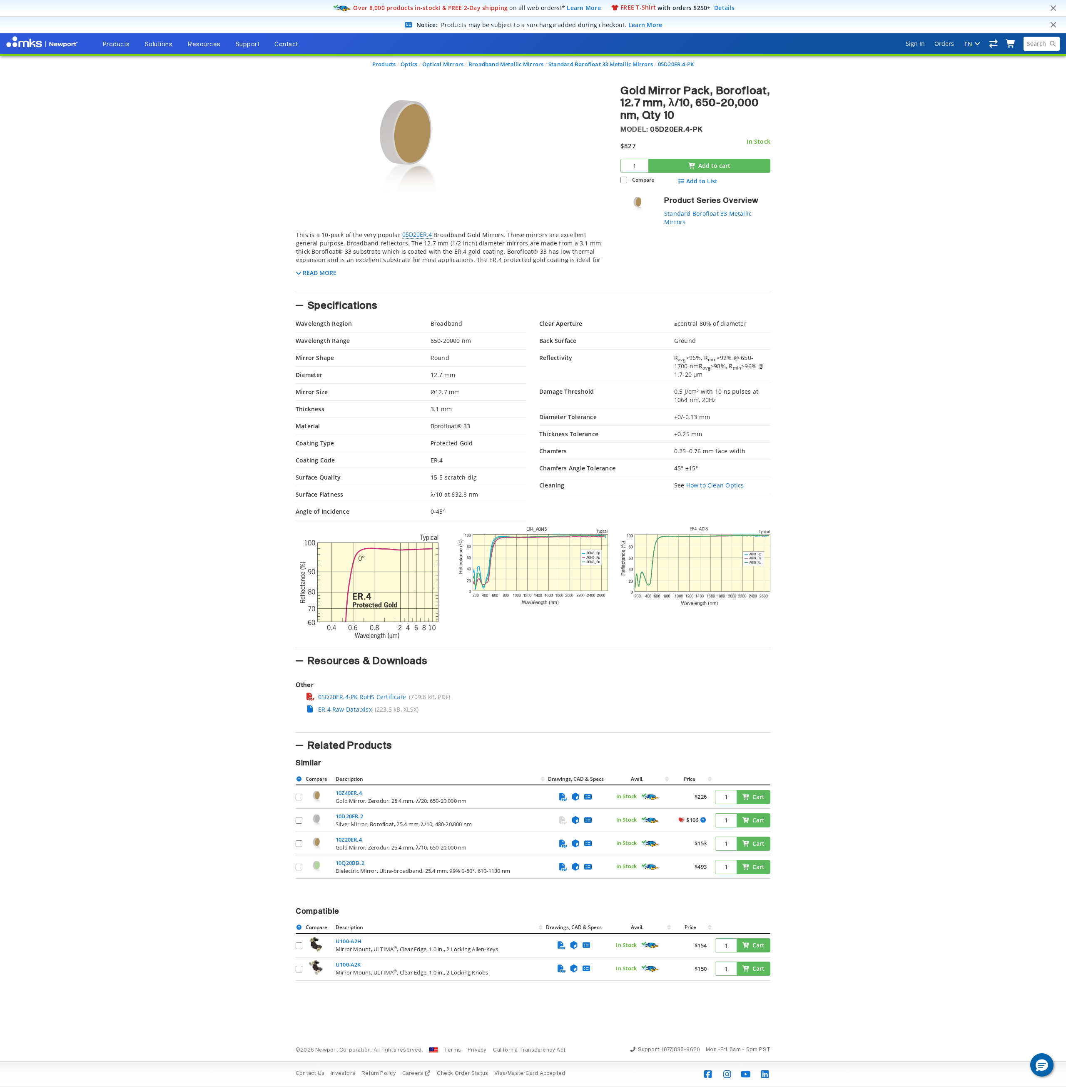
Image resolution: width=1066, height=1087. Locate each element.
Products (384, 64)
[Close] (1053, 8)
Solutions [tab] (159, 44)
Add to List (701, 181)
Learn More (584, 7)
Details (724, 7)
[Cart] (1011, 43)
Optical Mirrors (442, 64)
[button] (1042, 1065)
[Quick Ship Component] (650, 797)
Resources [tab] (204, 44)
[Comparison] (993, 43)
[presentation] (533, 543)
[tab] (452, 259)
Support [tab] (248, 44)
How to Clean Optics (715, 485)
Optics (409, 64)
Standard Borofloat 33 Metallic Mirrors (600, 64)
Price (689, 778)
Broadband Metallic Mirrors (505, 64)
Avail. (638, 778)
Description (349, 778)
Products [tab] (116, 44)
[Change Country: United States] (433, 1050)
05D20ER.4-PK (676, 64)
